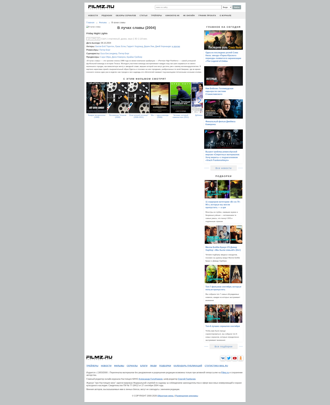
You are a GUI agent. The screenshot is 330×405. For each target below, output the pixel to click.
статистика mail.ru (216, 366)
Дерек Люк (149, 46)
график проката (207, 15)
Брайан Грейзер (134, 57)
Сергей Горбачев (187, 379)
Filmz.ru (225, 372)
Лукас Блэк (120, 46)
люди (153, 366)
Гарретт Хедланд (135, 46)
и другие (176, 46)
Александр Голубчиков (151, 379)
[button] (199, 100)
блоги (143, 366)
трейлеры (156, 15)
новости (93, 15)
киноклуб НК (173, 15)
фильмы (119, 366)
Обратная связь (165, 396)
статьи (143, 15)
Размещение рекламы (186, 396)
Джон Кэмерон (119, 57)
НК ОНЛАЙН (189, 15)
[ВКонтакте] (223, 358)
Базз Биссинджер (109, 53)
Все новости (224, 168)
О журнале (225, 15)
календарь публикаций (188, 366)
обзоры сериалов (126, 15)
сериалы (132, 366)
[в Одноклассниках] (240, 358)
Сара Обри (105, 57)
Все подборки (224, 346)
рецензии (107, 15)
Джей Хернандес (163, 46)
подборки (165, 366)
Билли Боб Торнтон (104, 46)
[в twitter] (228, 358)
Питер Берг (104, 50)
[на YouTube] (234, 358)
